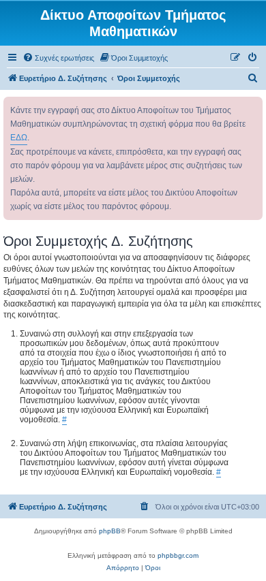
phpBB (110, 531)
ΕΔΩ (18, 137)
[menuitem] (58, 58)
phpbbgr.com (178, 555)
